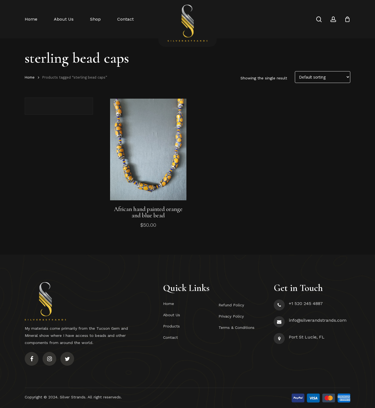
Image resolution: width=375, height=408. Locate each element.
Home (30, 77)
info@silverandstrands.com (317, 320)
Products (171, 326)
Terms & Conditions (236, 327)
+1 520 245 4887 (306, 303)
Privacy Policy (231, 316)
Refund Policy (231, 305)
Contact (170, 337)
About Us (171, 315)
